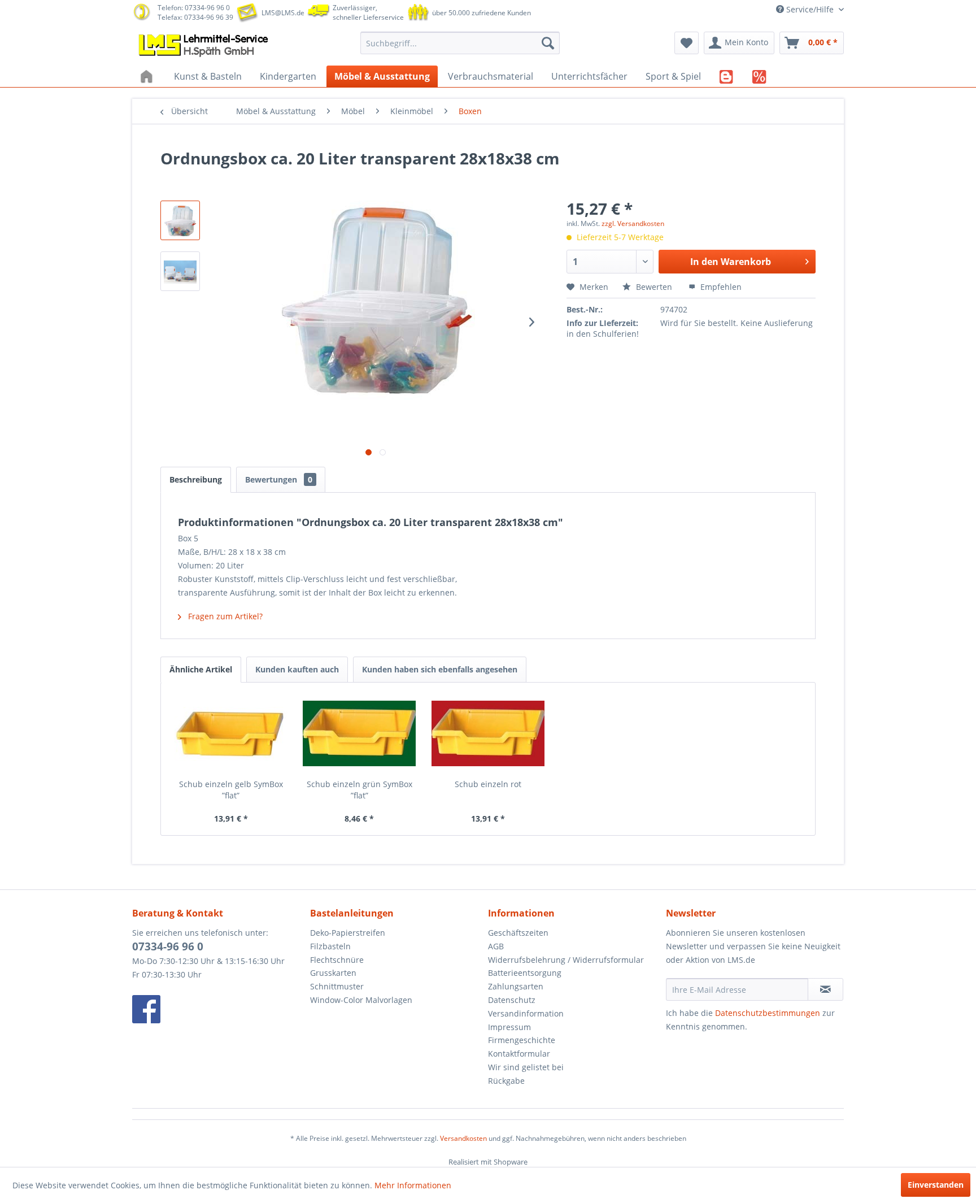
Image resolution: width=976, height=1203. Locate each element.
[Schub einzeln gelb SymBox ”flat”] (231, 733)
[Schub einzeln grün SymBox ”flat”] (360, 733)
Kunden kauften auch (297, 669)
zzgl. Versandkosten (633, 223)
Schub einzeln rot (488, 784)
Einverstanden (936, 1184)
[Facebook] (218, 1009)
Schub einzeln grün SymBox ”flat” (359, 790)
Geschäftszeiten (518, 932)
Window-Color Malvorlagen (361, 999)
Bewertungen (278, 479)
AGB (496, 946)
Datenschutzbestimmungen (767, 1012)
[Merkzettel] (686, 43)
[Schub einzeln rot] (488, 733)
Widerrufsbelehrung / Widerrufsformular (566, 959)
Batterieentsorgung (524, 972)
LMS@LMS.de (283, 13)
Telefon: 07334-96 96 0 (194, 7)
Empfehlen (720, 286)
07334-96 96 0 (167, 946)
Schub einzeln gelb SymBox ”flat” (231, 790)
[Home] (148, 76)
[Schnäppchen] (759, 76)
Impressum (509, 1027)
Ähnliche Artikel (200, 669)
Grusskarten (333, 972)
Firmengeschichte (521, 1040)
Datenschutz (511, 999)
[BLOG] (726, 76)
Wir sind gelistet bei (526, 1067)
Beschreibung (195, 479)
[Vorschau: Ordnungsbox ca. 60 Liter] (180, 271)
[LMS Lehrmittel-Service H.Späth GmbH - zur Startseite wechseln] (204, 46)
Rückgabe (506, 1080)
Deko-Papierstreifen (347, 932)
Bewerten (654, 286)
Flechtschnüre (337, 959)
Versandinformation (526, 1013)
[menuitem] (460, 43)
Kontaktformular (519, 1053)
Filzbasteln (330, 946)
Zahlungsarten (515, 986)
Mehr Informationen (412, 1185)
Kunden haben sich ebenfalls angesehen (439, 669)
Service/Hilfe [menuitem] (810, 9)
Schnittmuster (337, 986)
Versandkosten (463, 1138)
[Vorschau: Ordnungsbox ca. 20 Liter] (180, 220)
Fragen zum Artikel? (224, 616)
